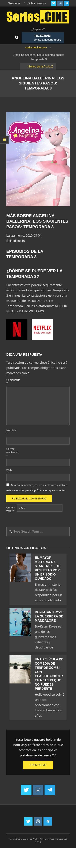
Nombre (11, 432)
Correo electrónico (11, 452)
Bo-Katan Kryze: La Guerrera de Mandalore (49, 616)
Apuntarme (38, 765)
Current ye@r (10, 509)
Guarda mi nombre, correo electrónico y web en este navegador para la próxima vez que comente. (36, 487)
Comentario (11, 381)
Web (9, 470)
